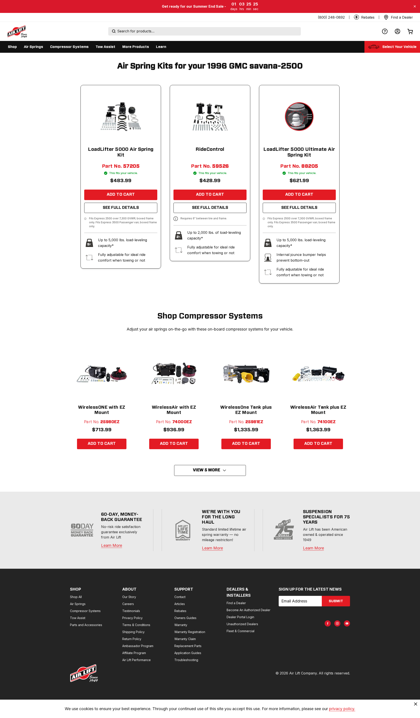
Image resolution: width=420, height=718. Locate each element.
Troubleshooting (186, 660)
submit (336, 601)
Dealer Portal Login (240, 617)
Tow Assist (77, 618)
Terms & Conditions (136, 625)
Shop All (76, 597)
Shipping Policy (133, 632)
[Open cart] (410, 31)
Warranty (180, 625)
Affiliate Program (134, 653)
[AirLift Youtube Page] (347, 623)
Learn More (111, 545)
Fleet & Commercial (240, 631)
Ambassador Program (137, 646)
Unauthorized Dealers (242, 624)
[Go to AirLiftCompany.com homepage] (84, 673)
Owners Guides (185, 618)
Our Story (129, 597)
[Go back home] (17, 31)
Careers (128, 604)
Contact (180, 597)
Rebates (180, 611)
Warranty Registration (189, 632)
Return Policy (131, 639)
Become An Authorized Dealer (248, 610)
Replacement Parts (187, 646)
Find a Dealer (236, 603)
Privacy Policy (132, 618)
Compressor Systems (85, 611)
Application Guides (187, 653)
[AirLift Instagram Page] (337, 623)
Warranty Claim (185, 639)
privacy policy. (342, 708)
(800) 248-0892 (331, 17)
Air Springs (78, 604)
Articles (179, 604)
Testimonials (131, 611)
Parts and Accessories (86, 625)
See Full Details (121, 208)
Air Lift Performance (136, 660)
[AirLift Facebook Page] (328, 623)
